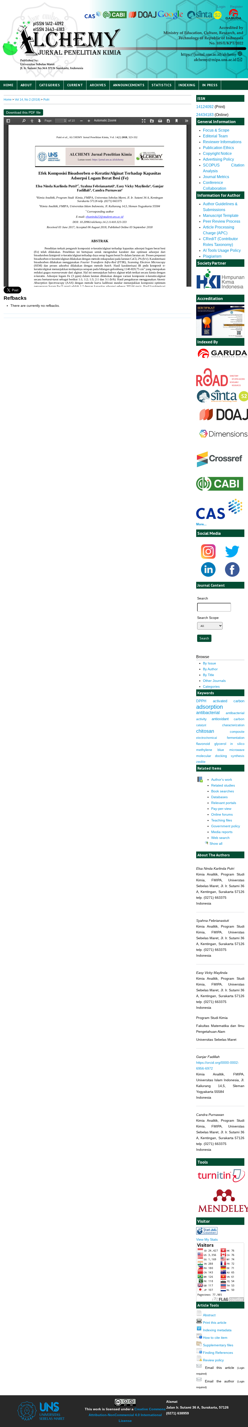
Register (236, 6)
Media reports (221, 832)
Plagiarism (212, 256)
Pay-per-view (221, 809)
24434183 (205, 115)
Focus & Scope (216, 130)
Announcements (129, 85)
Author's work (221, 779)
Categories (49, 85)
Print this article (214, 1323)
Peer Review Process (222, 221)
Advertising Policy (218, 159)
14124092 (205, 107)
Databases (219, 797)
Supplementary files (218, 1345)
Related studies (223, 785)
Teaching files (221, 820)
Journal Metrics (216, 177)
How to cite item (215, 1338)
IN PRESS (210, 85)
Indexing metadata (217, 1330)
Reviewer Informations (222, 142)
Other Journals (214, 681)
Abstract (209, 1315)
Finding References (218, 1353)
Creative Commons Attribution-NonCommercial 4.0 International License (127, 1415)
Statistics (162, 85)
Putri (46, 99)
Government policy (225, 826)
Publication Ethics (218, 148)
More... (201, 524)
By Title (208, 675)
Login (221, 6)
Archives (98, 85)
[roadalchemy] (220, 385)
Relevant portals (223, 803)
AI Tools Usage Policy (222, 250)
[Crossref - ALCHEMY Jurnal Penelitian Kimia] (219, 468)
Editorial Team (215, 136)
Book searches (222, 791)
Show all (215, 843)
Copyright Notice (217, 153)
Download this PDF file (23, 112)
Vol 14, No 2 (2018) (27, 99)
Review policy (213, 1360)
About (26, 85)
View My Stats (207, 1239)
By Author (210, 669)
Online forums (222, 814)
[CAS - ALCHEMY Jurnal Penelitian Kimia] (219, 518)
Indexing (186, 85)
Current (75, 85)
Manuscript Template (221, 215)
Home (8, 85)
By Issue (209, 663)
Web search (220, 838)
